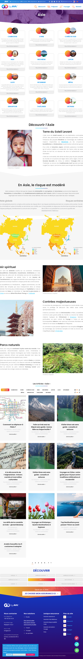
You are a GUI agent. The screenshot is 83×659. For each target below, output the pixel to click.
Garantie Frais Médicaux (50, 619)
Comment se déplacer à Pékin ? (13, 425)
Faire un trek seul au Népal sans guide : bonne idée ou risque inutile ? (41, 427)
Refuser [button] (9, 654)
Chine (2, 293)
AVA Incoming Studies (30, 624)
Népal (22, 392)
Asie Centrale (68, 579)
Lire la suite (12, 434)
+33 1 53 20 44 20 (9, 618)
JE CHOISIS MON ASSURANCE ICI (40, 593)
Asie (41, 579)
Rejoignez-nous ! (8, 624)
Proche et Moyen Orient (68, 584)
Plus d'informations (12, 46)
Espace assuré (42, 1)
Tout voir (5, 390)
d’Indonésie (59, 331)
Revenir (69, 634)
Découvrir (70, 621)
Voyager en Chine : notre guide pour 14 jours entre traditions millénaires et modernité (70, 476)
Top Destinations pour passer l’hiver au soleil (70, 523)
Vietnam (48, 392)
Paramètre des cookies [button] (19, 654)
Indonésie (45, 390)
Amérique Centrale (40, 575)
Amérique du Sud (13, 579)
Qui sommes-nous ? (15, 1)
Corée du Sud (30, 390)
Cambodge (14, 390)
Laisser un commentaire (13, 431)
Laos (59, 390)
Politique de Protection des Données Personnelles (52, 655)
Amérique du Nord (68, 575)
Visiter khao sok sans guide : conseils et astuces (70, 427)
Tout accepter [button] (30, 654)
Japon (53, 390)
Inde (38, 390)
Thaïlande (31, 293)
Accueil (69, 617)
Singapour (73, 317)
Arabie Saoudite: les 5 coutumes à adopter (13, 545)
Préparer (69, 625)
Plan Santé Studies (29, 620)
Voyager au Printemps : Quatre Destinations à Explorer (41, 524)
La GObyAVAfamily (33, 1)
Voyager (69, 630)
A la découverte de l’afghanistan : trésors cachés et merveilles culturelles (13, 476)
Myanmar (66, 390)
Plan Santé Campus (29, 622)
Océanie (40, 584)
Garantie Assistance (49, 616)
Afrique (13, 575)
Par (8, 429)
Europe (13, 584)
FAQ (45, 632)
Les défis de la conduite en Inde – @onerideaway (13, 523)
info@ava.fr (7, 631)
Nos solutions (25, 1)
